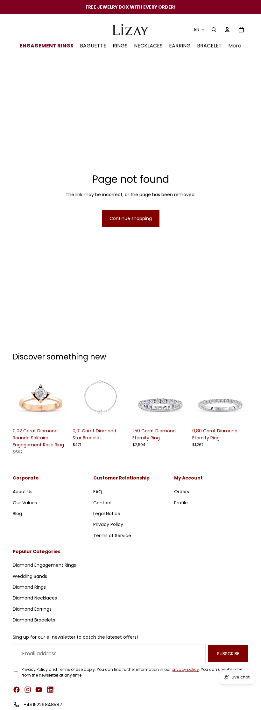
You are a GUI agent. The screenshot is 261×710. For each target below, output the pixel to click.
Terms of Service (112, 535)
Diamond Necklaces (35, 598)
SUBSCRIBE (228, 653)
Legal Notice (106, 513)
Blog (17, 513)
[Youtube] (39, 689)
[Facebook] (16, 689)
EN (197, 29)
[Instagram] (28, 689)
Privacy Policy (108, 524)
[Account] (227, 30)
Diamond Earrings (32, 609)
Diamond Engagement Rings (44, 565)
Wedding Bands (30, 576)
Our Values (25, 502)
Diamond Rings (29, 587)
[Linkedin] (50, 689)
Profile (181, 502)
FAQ (97, 491)
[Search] (214, 30)
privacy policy (185, 669)
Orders (181, 491)
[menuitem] (234, 46)
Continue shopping (130, 218)
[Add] (59, 415)
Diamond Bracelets (34, 620)
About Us (22, 491)
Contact (102, 502)
